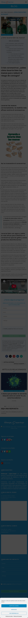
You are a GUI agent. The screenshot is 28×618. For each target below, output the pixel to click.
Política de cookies (9, 616)
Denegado (14, 609)
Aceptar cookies (14, 605)
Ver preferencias (14, 613)
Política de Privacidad (17, 616)
